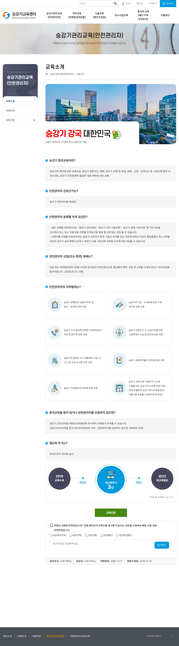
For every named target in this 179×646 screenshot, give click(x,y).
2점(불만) (108, 535)
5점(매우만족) (59, 535)
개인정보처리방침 (55, 636)
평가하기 (161, 545)
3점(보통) (92, 535)
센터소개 (7, 636)
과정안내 (10, 110)
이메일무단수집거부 (80, 636)
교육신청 (11, 121)
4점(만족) (77, 535)
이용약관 (36, 636)
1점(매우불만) (125, 535)
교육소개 (10, 101)
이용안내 (21, 636)
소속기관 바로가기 (154, 636)
